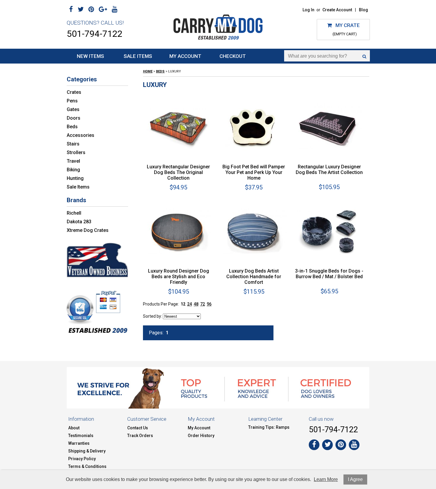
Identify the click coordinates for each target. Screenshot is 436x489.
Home (147, 71)
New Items (90, 56)
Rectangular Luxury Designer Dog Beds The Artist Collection (329, 169)
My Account (185, 56)
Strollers (76, 152)
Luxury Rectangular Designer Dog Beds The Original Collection (178, 172)
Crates (74, 92)
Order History (201, 435)
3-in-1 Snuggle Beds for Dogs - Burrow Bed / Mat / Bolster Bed (329, 273)
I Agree (355, 479)
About (73, 427)
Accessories (80, 135)
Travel (73, 161)
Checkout (232, 56)
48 (196, 304)
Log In (308, 9)
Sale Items (138, 56)
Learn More (326, 479)
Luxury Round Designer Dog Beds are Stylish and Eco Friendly (178, 276)
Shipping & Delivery (87, 451)
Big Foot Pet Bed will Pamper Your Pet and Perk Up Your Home (253, 172)
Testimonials (80, 435)
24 (189, 304)
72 (202, 304)
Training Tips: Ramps (268, 427)
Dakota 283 (79, 221)
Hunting (75, 178)
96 (209, 304)
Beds (72, 126)
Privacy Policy (82, 458)
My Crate (346, 25)
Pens (72, 101)
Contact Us (137, 427)
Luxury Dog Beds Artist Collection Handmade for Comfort (253, 276)
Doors (73, 118)
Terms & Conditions (87, 466)
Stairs (73, 144)
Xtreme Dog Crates (88, 230)
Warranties (79, 443)
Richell (74, 213)
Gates (73, 109)
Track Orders (140, 435)
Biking (73, 170)
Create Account (337, 9)
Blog (363, 9)
